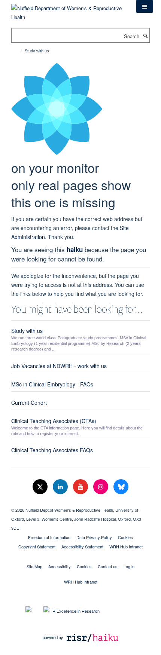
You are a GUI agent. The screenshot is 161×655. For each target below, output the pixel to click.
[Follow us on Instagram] (101, 486)
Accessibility (59, 566)
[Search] (145, 35)
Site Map (34, 566)
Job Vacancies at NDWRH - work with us (59, 366)
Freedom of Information (49, 537)
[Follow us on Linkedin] (61, 486)
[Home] (18, 51)
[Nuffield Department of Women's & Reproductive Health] (68, 9)
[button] (144, 6)
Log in (129, 566)
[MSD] (80, 503)
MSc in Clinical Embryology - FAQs (52, 384)
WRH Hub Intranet (126, 547)
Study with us (27, 330)
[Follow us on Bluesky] (120, 486)
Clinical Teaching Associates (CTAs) (53, 421)
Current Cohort (29, 402)
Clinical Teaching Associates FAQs (52, 450)
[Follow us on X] (41, 486)
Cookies (125, 537)
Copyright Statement (36, 547)
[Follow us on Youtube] (81, 486)
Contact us (108, 566)
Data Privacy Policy (94, 537)
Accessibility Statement (82, 547)
